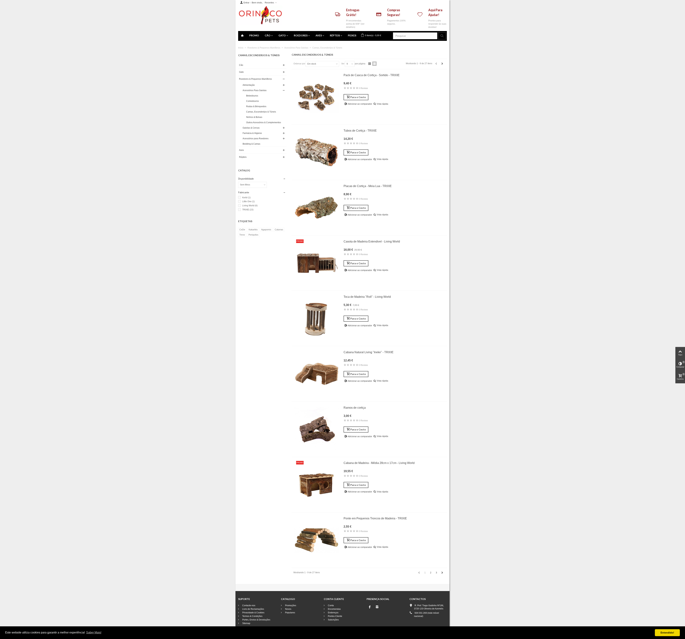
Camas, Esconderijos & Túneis (261, 112)
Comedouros (252, 101)
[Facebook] (370, 607)
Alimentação (249, 85)
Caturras (279, 229)
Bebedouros (252, 95)
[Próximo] (442, 63)
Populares (290, 612)
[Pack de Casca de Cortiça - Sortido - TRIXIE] (316, 96)
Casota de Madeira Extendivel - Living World (372, 241)
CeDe (242, 229)
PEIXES (352, 35)
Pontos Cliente (334, 616)
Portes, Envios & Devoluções (256, 619)
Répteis (335, 35)
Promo (254, 35)
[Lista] (374, 64)
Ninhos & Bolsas (254, 117)
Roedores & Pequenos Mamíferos (255, 79)
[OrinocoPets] (260, 15)
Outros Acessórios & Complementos (263, 122)
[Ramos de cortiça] (316, 429)
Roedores (301, 35)
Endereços (332, 612)
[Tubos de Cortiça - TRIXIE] (316, 152)
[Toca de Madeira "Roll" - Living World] (316, 318)
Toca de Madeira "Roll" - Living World (367, 296)
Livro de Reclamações (253, 609)
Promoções (290, 605)
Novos (288, 609)
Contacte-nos (248, 605)
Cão (267, 35)
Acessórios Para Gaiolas (255, 90)
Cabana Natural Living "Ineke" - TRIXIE (369, 352)
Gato (282, 35)
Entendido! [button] (667, 632)
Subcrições (333, 619)
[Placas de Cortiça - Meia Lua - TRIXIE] (316, 207)
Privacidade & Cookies (253, 612)
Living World (250, 205)
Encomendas (334, 609)
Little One (248, 201)
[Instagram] (377, 607)
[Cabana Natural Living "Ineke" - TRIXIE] (316, 373)
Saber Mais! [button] (93, 632)
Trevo (242, 235)
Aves (319, 35)
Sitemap (246, 623)
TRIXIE (247, 209)
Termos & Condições (252, 616)
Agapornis (266, 229)
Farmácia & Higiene (252, 133)
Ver (342, 63)
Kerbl (246, 197)
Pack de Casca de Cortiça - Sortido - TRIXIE (372, 75)
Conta (330, 605)
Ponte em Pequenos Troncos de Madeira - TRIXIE (375, 518)
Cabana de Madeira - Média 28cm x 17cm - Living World (379, 462)
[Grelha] (369, 64)
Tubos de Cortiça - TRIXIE (360, 130)
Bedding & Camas (251, 144)
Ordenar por (299, 63)
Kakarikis (253, 229)
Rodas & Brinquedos (256, 106)
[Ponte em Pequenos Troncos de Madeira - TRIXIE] (316, 540)
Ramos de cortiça (355, 407)
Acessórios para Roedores (255, 138)
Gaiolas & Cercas (251, 128)
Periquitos (253, 235)
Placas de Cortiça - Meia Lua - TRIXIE (368, 186)
